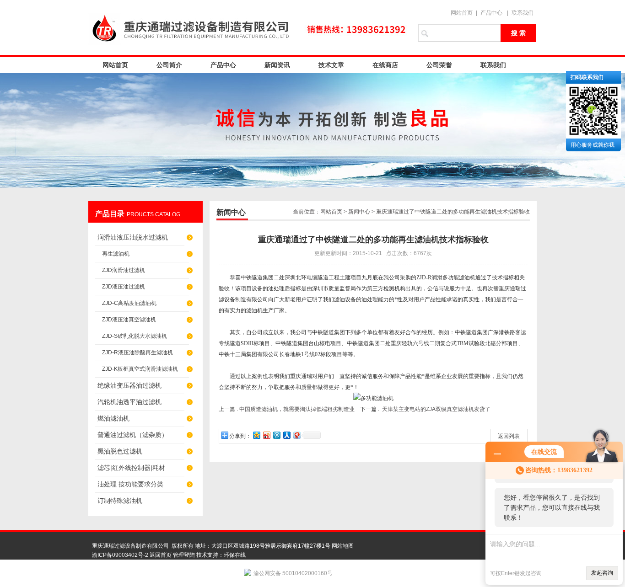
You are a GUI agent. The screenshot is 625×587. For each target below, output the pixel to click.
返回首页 (161, 555)
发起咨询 (602, 573)
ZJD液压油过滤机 (123, 286)
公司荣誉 (439, 65)
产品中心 (491, 13)
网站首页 (462, 13)
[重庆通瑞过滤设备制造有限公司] (248, 27)
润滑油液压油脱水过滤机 (132, 237)
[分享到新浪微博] (266, 435)
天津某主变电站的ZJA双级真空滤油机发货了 (436, 409)
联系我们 (522, 13)
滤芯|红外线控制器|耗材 (131, 467)
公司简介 (169, 65)
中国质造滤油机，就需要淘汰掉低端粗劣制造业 (297, 409)
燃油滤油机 (113, 418)
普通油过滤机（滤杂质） (132, 434)
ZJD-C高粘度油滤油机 (129, 303)
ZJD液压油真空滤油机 (129, 319)
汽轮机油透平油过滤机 (129, 402)
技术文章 (331, 65)
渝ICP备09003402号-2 (120, 555)
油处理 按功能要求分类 (130, 484)
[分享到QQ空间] (256, 435)
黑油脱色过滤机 (119, 451)
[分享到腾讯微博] (276, 435)
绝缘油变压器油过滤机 (129, 385)
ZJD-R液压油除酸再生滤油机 (137, 352)
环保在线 (235, 555)
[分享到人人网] (286, 435)
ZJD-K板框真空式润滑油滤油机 (140, 369)
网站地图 (343, 546)
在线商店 (385, 65)
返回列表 (509, 436)
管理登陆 (184, 555)
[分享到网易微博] (296, 435)
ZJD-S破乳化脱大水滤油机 (134, 336)
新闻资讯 (277, 65)
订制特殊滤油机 (119, 500)
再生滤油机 (115, 254)
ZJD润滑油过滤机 (123, 270)
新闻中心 (359, 211)
